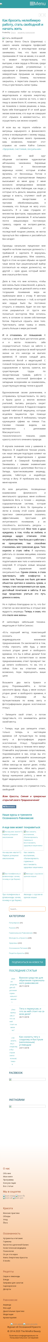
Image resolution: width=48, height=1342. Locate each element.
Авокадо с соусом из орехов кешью (33, 896)
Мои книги (8, 1176)
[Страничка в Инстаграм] (9, 1195)
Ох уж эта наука (10, 1254)
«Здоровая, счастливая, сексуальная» (21, 149)
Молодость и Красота (18, 938)
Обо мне (7, 1173)
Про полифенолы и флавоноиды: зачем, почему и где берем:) (11, 897)
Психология (8, 1251)
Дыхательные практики (13, 1311)
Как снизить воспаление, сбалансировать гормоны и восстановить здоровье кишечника (33, 860)
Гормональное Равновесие (20, 933)
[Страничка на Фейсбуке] (20, 1195)
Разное (12, 928)
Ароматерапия (9, 1317)
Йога (5, 1222)
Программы (8, 1179)
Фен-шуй (7, 1308)
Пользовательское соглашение (24, 1337)
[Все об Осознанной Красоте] (11, 4)
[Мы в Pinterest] (18, 1197)
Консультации (9, 1183)
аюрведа (21, 32)
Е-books (6, 1260)
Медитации (8, 1314)
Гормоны (7, 1241)
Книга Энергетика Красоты (15, 1257)
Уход (5, 1219)
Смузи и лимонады (11, 1276)
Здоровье (13, 943)
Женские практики (11, 1213)
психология (30, 32)
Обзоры (6, 1216)
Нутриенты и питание (13, 1238)
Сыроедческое (9, 1286)
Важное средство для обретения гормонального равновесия (32, 980)
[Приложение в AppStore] (17, 1324)
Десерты (7, 1289)
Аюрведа (7, 1304)
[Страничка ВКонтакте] (8, 1197)
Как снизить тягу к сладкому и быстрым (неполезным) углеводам (31, 1040)
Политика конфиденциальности (23, 1335)
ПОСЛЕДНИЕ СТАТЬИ (23, 970)
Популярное (14, 923)
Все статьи (8, 1186)
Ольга (13, 32)
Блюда (6, 1279)
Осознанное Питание (18, 948)
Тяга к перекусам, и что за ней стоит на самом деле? (32, 1011)
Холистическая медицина (14, 1248)
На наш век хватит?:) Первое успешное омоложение (11, 855)
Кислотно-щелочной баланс (16, 1244)
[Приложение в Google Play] (30, 1324)
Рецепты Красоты (16, 953)
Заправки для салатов (13, 1282)
